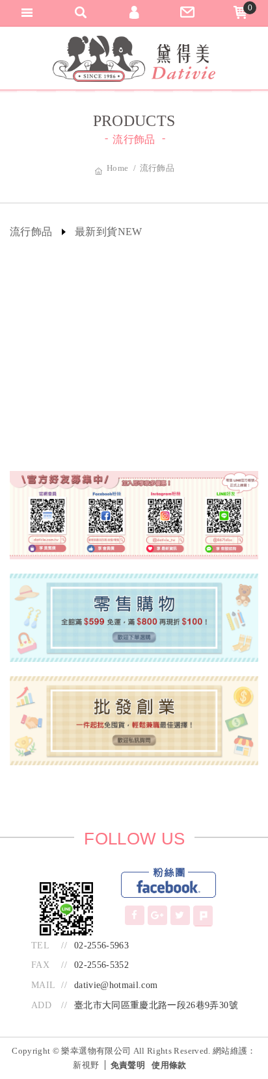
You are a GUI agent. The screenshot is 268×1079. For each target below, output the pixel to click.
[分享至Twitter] (180, 915)
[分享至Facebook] (134, 915)
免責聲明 (128, 1065)
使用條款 (169, 1065)
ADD (41, 1005)
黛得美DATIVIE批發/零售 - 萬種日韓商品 (134, 59)
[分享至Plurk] (203, 916)
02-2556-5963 (101, 945)
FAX (40, 965)
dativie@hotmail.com (116, 985)
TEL (40, 945)
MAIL (43, 985)
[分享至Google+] (157, 915)
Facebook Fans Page (168, 883)
